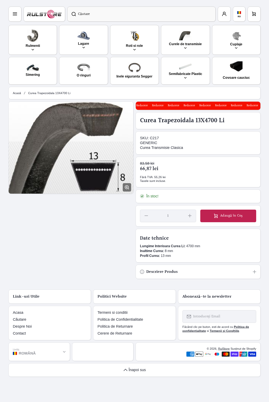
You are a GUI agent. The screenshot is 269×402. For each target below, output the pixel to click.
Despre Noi (22, 326)
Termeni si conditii (113, 312)
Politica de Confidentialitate (120, 319)
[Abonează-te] (250, 316)
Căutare (19, 319)
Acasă (17, 93)
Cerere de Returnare (115, 333)
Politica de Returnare (115, 326)
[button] (254, 14)
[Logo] (44, 14)
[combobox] (141, 14)
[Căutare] (71, 14)
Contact (19, 333)
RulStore (224, 348)
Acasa (18, 312)
